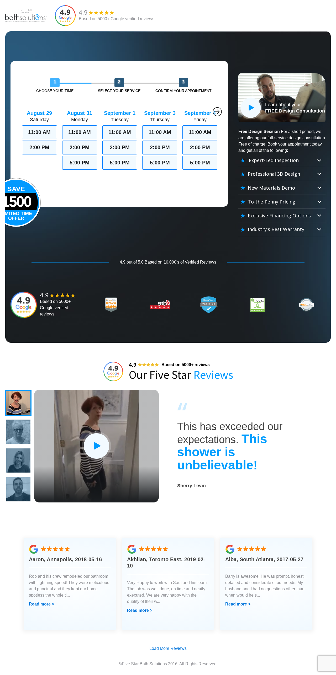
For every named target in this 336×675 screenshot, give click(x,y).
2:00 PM (39, 147)
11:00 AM (39, 132)
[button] (18, 403)
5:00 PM (80, 162)
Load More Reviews (168, 648)
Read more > (41, 604)
